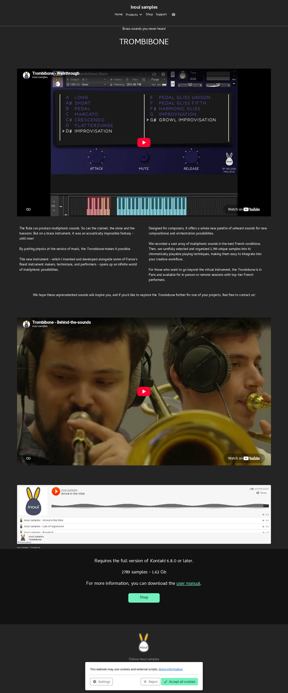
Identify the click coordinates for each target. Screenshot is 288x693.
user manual (188, 584)
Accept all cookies (182, 681)
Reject (153, 681)
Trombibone (35, 547)
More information (171, 669)
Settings (104, 681)
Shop (144, 598)
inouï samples (23, 547)
